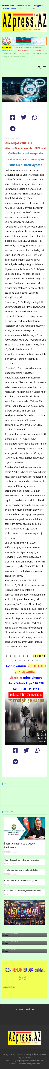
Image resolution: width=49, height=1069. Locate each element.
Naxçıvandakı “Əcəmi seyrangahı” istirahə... (23, 890)
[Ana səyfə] (24, 23)
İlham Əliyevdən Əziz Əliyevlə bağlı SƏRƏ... (20, 845)
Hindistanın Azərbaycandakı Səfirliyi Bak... (22, 870)
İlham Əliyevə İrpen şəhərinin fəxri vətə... (21, 860)
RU (34, 9)
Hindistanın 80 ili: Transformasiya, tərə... (22, 880)
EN (26, 9)
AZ (19, 9)
